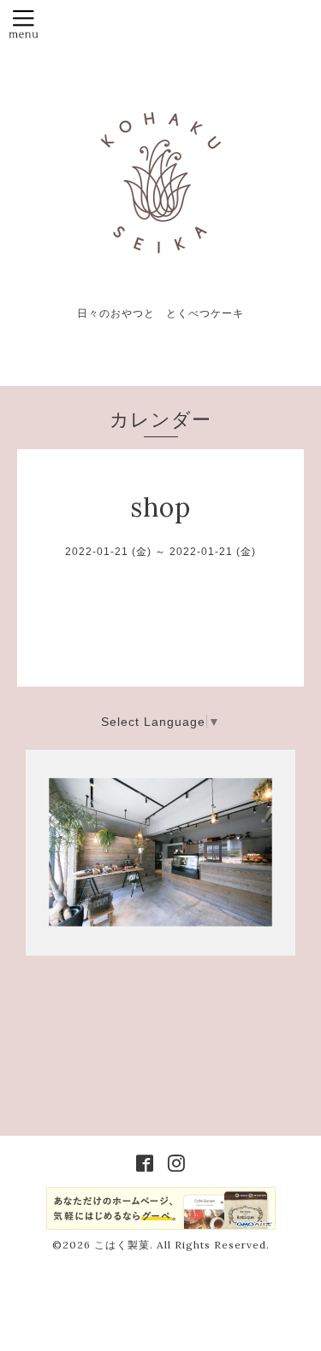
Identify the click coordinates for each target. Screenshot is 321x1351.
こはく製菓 (122, 1244)
